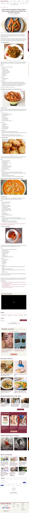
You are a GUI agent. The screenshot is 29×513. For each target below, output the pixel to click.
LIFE (22, 1)
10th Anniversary (3, 3)
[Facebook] (3, 507)
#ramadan (25, 315)
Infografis (24, 3)
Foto (18, 3)
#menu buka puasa (10, 315)
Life (13, 505)
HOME (11, 1)
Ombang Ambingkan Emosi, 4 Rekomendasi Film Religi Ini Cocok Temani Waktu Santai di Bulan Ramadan (14, 285)
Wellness (4, 7)
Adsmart (23, 505)
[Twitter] (4, 507)
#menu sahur (15, 315)
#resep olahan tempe (3, 315)
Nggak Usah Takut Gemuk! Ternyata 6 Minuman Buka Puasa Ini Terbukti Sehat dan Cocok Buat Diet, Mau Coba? (14, 283)
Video (20, 3)
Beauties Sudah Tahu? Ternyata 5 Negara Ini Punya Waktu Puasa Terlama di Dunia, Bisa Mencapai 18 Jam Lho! (13, 287)
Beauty (13, 504)
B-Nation (14, 506)
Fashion (18, 504)
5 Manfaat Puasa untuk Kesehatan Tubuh (6, 294)
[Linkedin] (7, 507)
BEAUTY (14, 1)
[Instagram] (6, 507)
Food (7, 7)
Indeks (27, 3)
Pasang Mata (23, 504)
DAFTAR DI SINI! (22, 279)
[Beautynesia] (5, 1)
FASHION (19, 1)
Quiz (11, 3)
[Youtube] (9, 507)
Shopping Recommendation (14, 4)
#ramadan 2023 (20, 315)
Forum (22, 506)
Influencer (8, 3)
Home (1, 7)
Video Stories (14, 3)
